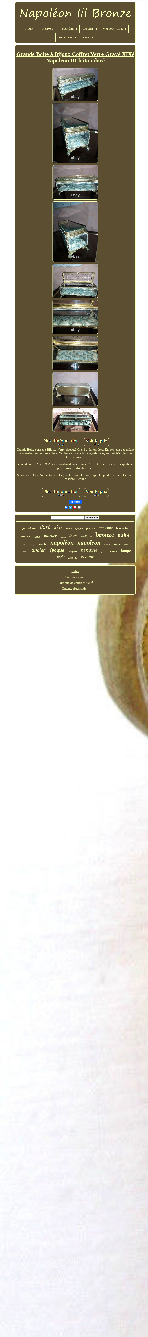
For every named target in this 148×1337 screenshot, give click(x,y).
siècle (42, 544)
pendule (89, 550)
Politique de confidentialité (75, 582)
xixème (87, 556)
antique (86, 536)
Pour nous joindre (75, 577)
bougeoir (72, 551)
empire (25, 536)
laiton (107, 544)
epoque (79, 528)
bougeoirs (122, 528)
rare (125, 544)
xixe (58, 527)
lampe (126, 550)
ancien (39, 550)
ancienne (106, 528)
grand (63, 537)
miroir (113, 551)
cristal (117, 544)
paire (124, 535)
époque (56, 550)
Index (75, 571)
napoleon (89, 542)
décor (32, 545)
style (60, 556)
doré (45, 527)
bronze (104, 534)
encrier (103, 552)
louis (73, 535)
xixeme (72, 557)
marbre (50, 535)
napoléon (62, 542)
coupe (37, 536)
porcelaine (29, 528)
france (24, 551)
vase (24, 544)
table (69, 528)
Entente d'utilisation (75, 588)
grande (90, 528)
